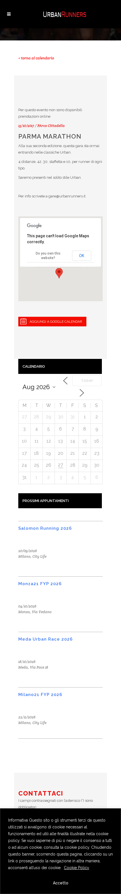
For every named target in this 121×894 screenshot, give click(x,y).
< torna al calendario (36, 58)
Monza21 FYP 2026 (40, 583)
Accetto (60, 883)
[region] (60, 851)
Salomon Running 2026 (45, 528)
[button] (59, 273)
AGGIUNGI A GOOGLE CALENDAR (56, 322)
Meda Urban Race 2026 (45, 639)
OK (81, 255)
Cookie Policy (76, 867)
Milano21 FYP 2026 (40, 694)
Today (87, 381)
